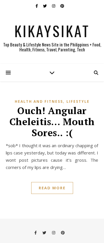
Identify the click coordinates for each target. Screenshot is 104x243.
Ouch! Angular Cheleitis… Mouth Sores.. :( (52, 121)
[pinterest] (62, 5)
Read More (52, 187)
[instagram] (54, 5)
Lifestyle (78, 101)
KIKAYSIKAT (52, 30)
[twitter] (45, 5)
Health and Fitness (39, 101)
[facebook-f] (37, 5)
